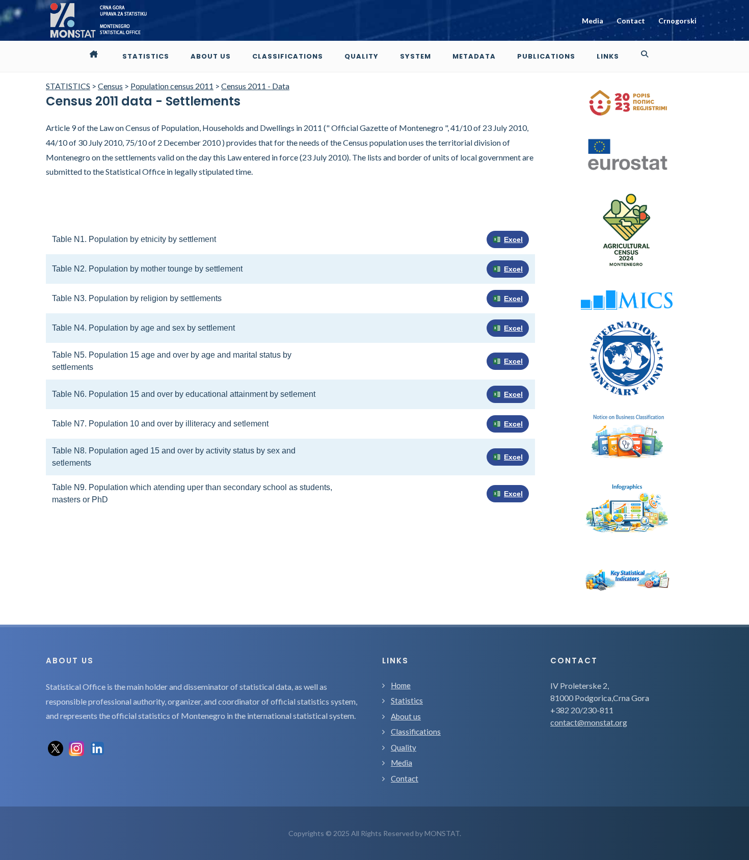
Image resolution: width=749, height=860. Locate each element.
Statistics (407, 700)
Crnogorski (677, 20)
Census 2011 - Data (255, 86)
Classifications (416, 731)
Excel (513, 239)
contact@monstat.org (588, 722)
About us (406, 716)
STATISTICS (68, 86)
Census (110, 86)
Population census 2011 (171, 86)
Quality (403, 747)
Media (592, 20)
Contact (631, 20)
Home (401, 685)
